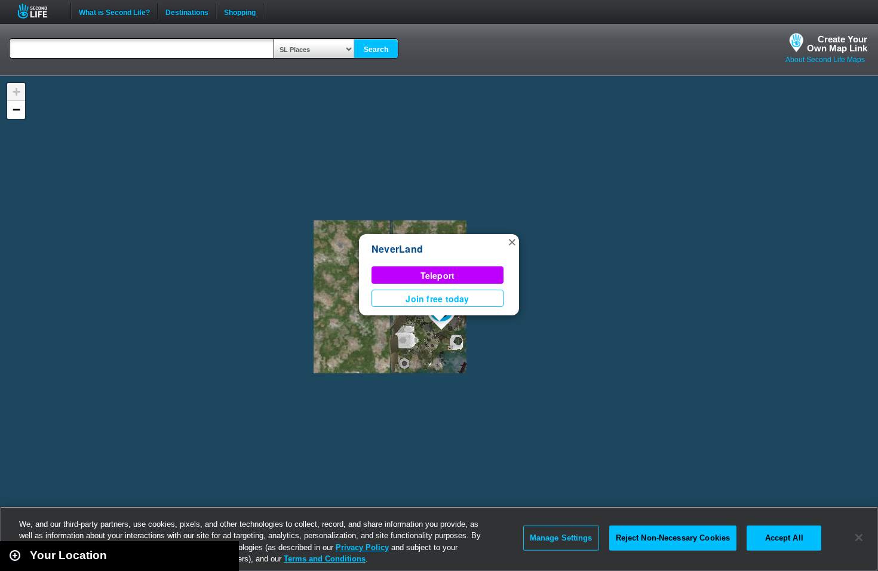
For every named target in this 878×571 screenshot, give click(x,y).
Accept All (784, 537)
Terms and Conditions (325, 558)
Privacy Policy (362, 547)
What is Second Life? (114, 11)
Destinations (186, 11)
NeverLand (397, 249)
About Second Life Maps (825, 60)
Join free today (437, 299)
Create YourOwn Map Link (837, 43)
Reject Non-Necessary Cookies (673, 537)
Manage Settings (561, 537)
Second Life (39, 11)
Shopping (240, 11)
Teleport (437, 275)
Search (376, 49)
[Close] (859, 537)
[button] (512, 241)
